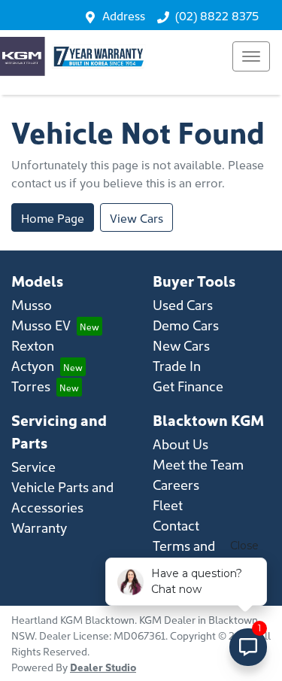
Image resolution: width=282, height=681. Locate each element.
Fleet (168, 504)
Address (123, 15)
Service (33, 466)
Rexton (32, 345)
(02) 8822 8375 (217, 15)
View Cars (136, 217)
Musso (31, 304)
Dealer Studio (103, 666)
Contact (176, 524)
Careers (176, 484)
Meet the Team (198, 464)
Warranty (39, 527)
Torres (30, 385)
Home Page (52, 217)
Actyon (32, 365)
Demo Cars (186, 324)
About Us (180, 443)
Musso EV (41, 324)
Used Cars (183, 304)
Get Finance (188, 385)
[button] (251, 56)
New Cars (181, 345)
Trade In (177, 365)
